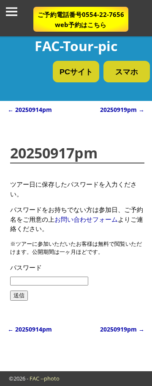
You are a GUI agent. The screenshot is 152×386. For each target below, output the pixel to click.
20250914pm (30, 329)
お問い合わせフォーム (86, 219)
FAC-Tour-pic (76, 46)
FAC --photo (45, 378)
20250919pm (122, 329)
